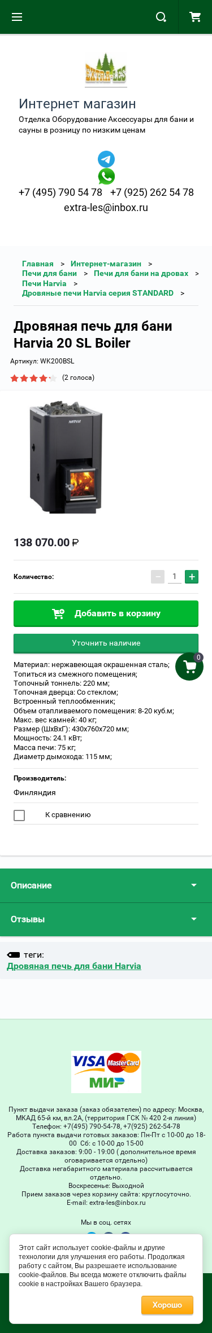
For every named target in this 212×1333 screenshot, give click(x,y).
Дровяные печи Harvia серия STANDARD (98, 292)
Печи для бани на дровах (141, 273)
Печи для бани (49, 273)
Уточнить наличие (106, 642)
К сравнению (67, 814)
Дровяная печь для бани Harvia (74, 966)
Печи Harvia (44, 283)
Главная (38, 263)
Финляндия (35, 792)
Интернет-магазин (106, 263)
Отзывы (28, 919)
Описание (31, 885)
